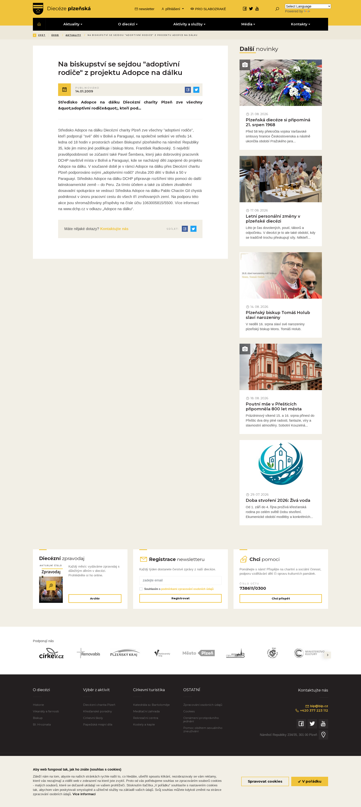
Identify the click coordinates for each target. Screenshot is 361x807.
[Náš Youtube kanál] (257, 9)
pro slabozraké (210, 9)
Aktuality (73, 35)
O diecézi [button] (126, 24)
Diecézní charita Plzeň (99, 705)
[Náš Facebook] (244, 9)
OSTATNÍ (191, 689)
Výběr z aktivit (96, 689)
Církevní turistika (149, 689)
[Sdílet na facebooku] (188, 90)
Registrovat (180, 598)
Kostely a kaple (144, 724)
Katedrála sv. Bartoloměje (151, 705)
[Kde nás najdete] (323, 735)
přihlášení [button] (173, 9)
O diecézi (41, 689)
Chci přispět (281, 598)
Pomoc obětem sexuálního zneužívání (202, 729)
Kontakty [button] (299, 24)
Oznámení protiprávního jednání (201, 719)
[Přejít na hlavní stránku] (61, 8)
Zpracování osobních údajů (202, 705)
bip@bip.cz (318, 706)
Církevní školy (93, 718)
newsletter (146, 9)
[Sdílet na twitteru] (196, 90)
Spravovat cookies (265, 781)
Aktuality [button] (71, 24)
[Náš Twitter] (251, 9)
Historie (38, 705)
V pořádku (311, 781)
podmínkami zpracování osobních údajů (187, 588)
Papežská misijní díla (97, 724)
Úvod (55, 35)
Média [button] (246, 24)
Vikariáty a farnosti (46, 711)
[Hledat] (277, 9)
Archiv (95, 598)
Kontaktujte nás (113, 229)
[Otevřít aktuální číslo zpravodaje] (51, 585)
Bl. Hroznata (42, 724)
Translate (318, 11)
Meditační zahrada (146, 711)
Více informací (84, 794)
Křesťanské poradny (97, 711)
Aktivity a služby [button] (188, 24)
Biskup (38, 718)
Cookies (189, 711)
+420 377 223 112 (313, 710)
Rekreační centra (145, 718)
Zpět (42, 35)
